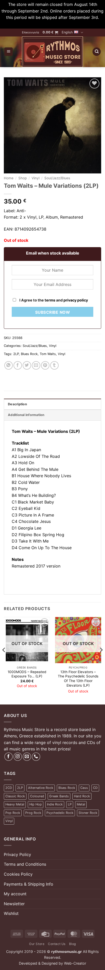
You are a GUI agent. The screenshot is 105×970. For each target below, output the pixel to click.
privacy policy (75, 300)
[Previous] (4, 660)
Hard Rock (82, 796)
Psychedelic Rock (59, 813)
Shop (22, 178)
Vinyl (36, 178)
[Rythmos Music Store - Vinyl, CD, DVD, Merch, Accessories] (52, 51)
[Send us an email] (27, 756)
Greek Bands (59, 796)
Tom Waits (48, 354)
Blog (72, 944)
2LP (16, 354)
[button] (50, 32)
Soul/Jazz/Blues (57, 178)
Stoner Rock (87, 813)
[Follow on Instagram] (18, 756)
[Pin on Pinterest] (45, 365)
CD (95, 788)
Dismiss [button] (52, 24)
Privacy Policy (17, 854)
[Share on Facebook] (18, 365)
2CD (8, 788)
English (67, 32)
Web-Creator (75, 963)
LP (70, 804)
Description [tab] (17, 404)
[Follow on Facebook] (8, 756)
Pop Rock (12, 813)
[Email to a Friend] (36, 365)
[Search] (97, 51)
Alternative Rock (40, 788)
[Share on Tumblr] (54, 365)
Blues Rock (29, 354)
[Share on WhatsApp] (8, 365)
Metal (81, 804)
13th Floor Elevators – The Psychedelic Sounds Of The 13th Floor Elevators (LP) (78, 678)
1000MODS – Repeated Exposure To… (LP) (27, 674)
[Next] (101, 660)
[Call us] (36, 756)
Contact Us (56, 944)
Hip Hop (35, 804)
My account (15, 893)
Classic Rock (15, 796)
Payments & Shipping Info (28, 884)
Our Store (37, 944)
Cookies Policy (18, 874)
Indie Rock (55, 804)
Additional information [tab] (26, 415)
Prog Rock (33, 813)
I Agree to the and (53, 300)
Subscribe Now (52, 312)
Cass (84, 788)
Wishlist (11, 913)
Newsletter (14, 903)
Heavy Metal (14, 804)
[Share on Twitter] (27, 365)
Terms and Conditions (25, 864)
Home (9, 178)
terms (50, 300)
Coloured (37, 796)
